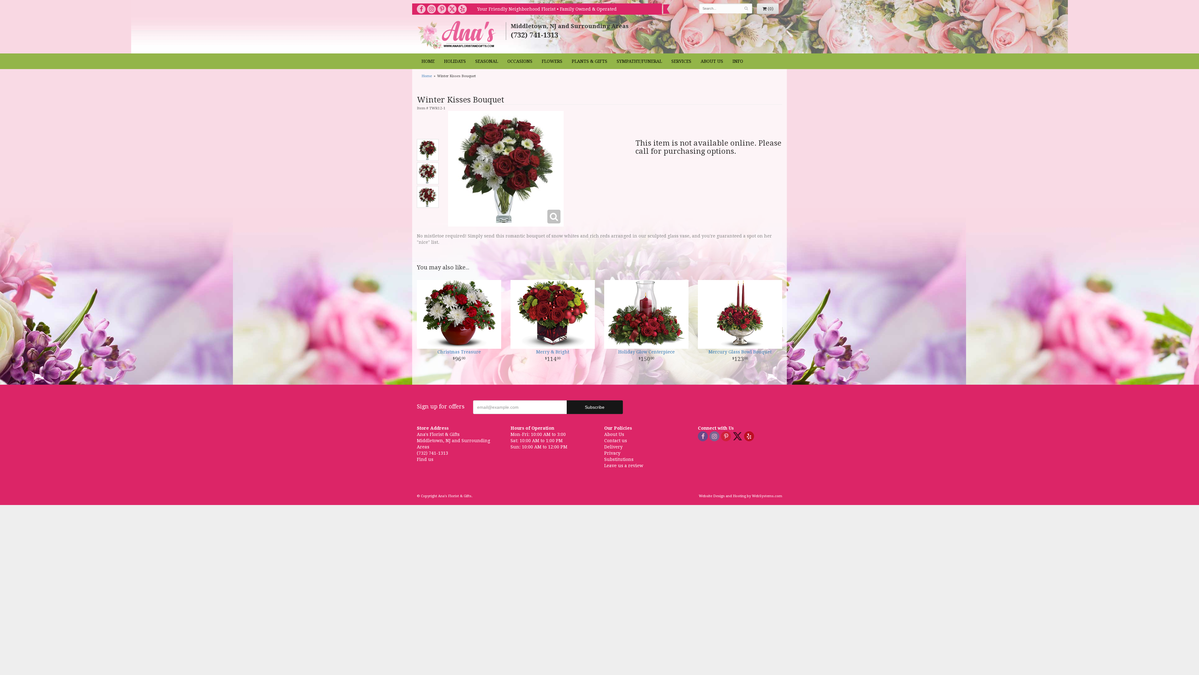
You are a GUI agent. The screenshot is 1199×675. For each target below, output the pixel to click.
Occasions (519, 61)
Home (428, 61)
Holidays (455, 61)
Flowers (552, 61)
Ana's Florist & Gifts (457, 34)
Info (738, 61)
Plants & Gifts (589, 61)
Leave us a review (623, 465)
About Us (712, 61)
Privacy (612, 453)
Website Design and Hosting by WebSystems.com (740, 496)
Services (681, 61)
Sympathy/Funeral (639, 61)
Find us (425, 459)
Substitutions (619, 459)
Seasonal (486, 61)
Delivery (613, 446)
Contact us (615, 440)
